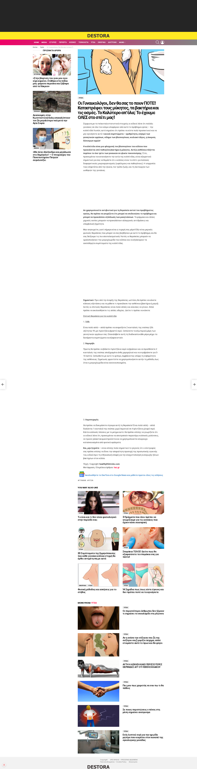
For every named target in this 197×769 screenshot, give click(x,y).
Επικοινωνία (133, 762)
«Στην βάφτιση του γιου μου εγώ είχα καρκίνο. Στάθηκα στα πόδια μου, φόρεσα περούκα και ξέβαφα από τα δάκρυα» (51, 82)
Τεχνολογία (83, 42)
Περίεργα (63, 42)
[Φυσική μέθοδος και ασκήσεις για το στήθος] (98, 575)
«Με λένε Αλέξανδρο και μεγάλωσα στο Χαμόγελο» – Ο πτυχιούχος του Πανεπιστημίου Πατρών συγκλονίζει (52, 156)
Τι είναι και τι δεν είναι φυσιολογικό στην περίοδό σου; (97, 518)
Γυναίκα (82, 480)
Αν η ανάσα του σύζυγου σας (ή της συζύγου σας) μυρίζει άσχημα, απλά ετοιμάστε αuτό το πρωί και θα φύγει (142, 640)
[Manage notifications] (4, 765)
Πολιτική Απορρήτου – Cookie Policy (113, 762)
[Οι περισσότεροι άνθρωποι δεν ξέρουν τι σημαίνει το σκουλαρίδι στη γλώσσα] (98, 618)
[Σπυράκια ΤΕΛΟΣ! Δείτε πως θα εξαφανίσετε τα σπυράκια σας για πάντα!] (143, 538)
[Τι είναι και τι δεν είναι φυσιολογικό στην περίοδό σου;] (98, 502)
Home (36, 42)
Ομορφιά (101, 42)
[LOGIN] (162, 42)
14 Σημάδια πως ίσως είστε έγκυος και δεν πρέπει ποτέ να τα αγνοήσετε (143, 591)
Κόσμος (72, 42)
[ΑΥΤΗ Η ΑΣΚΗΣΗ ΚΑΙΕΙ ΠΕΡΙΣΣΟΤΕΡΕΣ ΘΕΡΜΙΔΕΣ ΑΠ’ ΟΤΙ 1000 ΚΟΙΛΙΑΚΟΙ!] (98, 669)
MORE (121, 42)
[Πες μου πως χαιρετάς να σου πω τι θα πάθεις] (98, 691)
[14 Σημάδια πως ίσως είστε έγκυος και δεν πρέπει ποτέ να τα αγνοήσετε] (143, 575)
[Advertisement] (98, 16)
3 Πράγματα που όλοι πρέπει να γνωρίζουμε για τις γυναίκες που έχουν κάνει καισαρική (140, 519)
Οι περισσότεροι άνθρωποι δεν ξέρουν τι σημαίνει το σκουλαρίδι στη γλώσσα (143, 612)
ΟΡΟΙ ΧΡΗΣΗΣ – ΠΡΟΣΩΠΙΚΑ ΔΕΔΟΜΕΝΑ (124, 760)
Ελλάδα (37, 111)
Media (44, 42)
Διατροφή (112, 42)
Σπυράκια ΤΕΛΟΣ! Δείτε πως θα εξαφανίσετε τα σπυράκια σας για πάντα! (141, 554)
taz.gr (117, 467)
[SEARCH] (157, 42)
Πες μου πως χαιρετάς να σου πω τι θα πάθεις (143, 687)
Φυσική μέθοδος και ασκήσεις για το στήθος (97, 591)
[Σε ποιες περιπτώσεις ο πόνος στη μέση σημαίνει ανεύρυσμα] (98, 716)
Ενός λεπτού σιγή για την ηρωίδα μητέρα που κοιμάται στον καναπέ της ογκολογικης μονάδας (143, 737)
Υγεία (93, 42)
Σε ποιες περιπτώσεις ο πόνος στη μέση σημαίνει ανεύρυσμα (141, 711)
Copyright (104, 760)
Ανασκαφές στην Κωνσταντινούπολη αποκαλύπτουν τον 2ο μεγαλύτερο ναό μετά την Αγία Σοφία (51, 119)
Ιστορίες (52, 42)
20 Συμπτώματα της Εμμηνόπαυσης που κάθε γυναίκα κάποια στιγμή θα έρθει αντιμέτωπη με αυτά (96, 556)
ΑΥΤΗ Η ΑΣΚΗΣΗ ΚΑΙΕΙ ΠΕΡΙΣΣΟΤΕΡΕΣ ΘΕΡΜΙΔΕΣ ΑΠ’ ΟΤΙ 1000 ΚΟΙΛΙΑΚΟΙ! (142, 666)
